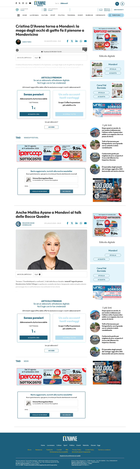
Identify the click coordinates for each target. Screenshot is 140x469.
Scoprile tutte (69, 114)
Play (36, 274)
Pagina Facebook (17, 3)
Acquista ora (33, 114)
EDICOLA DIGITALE (107, 9)
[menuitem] (24, 15)
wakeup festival (31, 138)
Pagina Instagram (24, 3)
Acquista (113, 73)
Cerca (117, 4)
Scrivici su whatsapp (27, 3)
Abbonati (64, 3)
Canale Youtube (30, 3)
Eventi (50, 10)
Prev (17, 50)
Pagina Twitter (20, 3)
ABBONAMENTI (119, 10)
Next (85, 50)
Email (26, 186)
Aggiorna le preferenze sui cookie (70, 456)
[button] (122, 4)
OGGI (22, 10)
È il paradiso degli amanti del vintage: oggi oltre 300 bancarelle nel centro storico (113, 169)
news (26, 361)
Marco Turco (26, 42)
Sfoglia (113, 69)
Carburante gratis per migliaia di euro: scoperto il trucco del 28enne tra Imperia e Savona (112, 157)
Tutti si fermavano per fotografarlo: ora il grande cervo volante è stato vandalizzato (112, 144)
